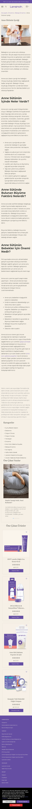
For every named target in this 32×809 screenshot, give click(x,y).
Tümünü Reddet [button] (16, 805)
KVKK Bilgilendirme (6, 736)
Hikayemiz (4, 722)
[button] (14, 518)
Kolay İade (4, 780)
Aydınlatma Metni (6, 759)
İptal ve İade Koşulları (7, 744)
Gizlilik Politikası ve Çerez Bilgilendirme (11, 739)
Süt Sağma (8, 449)
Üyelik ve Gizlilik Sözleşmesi (8, 741)
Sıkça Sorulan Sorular (7, 734)
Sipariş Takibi (5, 782)
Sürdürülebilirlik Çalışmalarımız (9, 725)
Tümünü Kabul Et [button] (23, 801)
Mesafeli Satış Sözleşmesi (8, 749)
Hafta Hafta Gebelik (11, 452)
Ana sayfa (4, 13)
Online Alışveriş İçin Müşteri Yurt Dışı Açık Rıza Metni (15, 754)
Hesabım (4, 775)
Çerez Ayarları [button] (9, 801)
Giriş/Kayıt (4, 777)
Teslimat (4, 746)
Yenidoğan (8, 439)
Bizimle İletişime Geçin (7, 727)
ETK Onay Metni (6, 752)
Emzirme (11, 13)
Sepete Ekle (15, 570)
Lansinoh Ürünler (6, 766)
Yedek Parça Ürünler (7, 768)
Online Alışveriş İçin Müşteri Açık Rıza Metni (12, 757)
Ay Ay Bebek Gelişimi (11, 428)
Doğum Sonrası (10, 436)
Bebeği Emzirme (20, 13)
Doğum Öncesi (9, 433)
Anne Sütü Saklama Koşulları (13, 444)
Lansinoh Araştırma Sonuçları (13, 455)
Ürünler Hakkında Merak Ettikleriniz (15, 458)
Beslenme (8, 430)
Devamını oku (15, 710)
